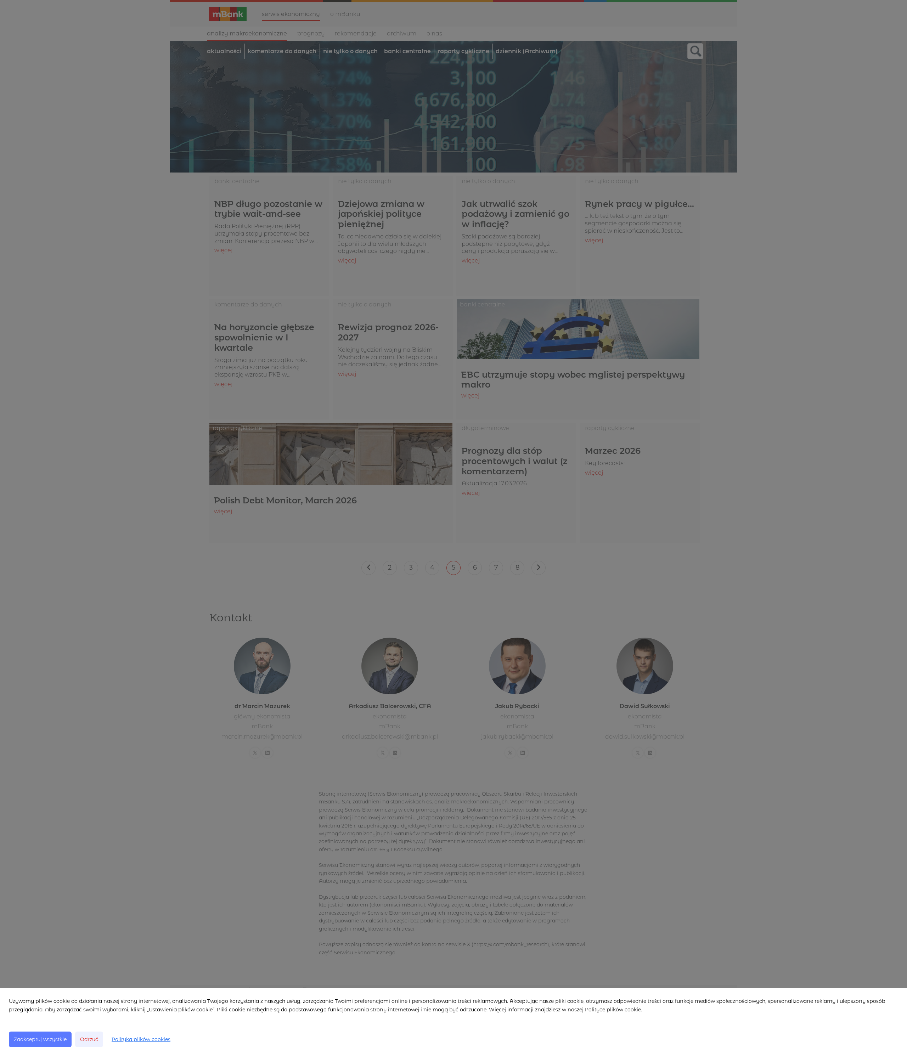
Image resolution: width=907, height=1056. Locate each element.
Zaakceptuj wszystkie (40, 1039)
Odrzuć (89, 1039)
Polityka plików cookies (141, 1039)
